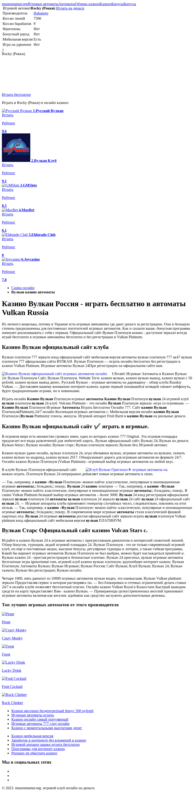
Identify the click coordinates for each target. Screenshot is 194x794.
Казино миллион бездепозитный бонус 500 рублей (52, 711)
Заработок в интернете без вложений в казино (48, 740)
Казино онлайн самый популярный (39, 719)
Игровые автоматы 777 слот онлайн (40, 724)
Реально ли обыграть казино (34, 753)
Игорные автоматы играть (32, 715)
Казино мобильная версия (32, 736)
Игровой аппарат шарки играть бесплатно (45, 744)
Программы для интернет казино (38, 749)
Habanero (41, 13)
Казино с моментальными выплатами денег (46, 728)
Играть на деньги (70, 8)
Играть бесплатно (16, 95)
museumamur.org (15, 4)
